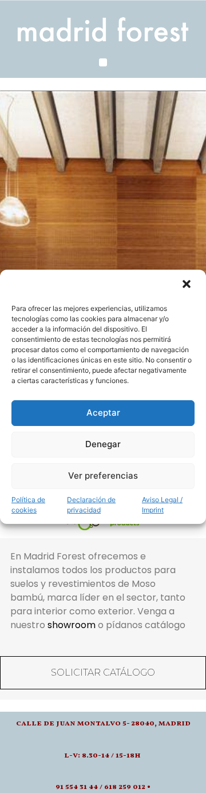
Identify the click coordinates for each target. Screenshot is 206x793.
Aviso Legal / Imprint (162, 504)
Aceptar (103, 412)
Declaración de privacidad (91, 504)
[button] (188, 285)
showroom (71, 625)
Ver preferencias (103, 475)
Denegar (103, 444)
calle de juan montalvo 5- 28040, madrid (103, 723)
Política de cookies (28, 504)
